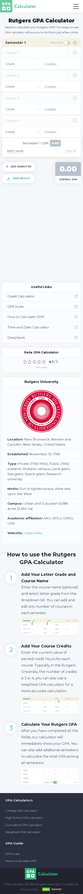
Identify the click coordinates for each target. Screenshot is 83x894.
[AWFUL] (25, 362)
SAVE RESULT (21, 178)
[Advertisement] (41, 236)
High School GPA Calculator (24, 817)
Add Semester (21, 166)
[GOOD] (39, 362)
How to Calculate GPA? (26, 317)
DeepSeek (16, 337)
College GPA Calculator (21, 810)
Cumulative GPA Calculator (23, 825)
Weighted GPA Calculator (22, 832)
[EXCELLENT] (44, 362)
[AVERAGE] (34, 362)
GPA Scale (15, 306)
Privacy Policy (29, 889)
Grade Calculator (20, 296)
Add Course (15, 150)
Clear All (70, 150)
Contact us (70, 884)
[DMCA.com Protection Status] (52, 889)
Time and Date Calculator (28, 327)
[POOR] (29, 362)
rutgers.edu (32, 533)
